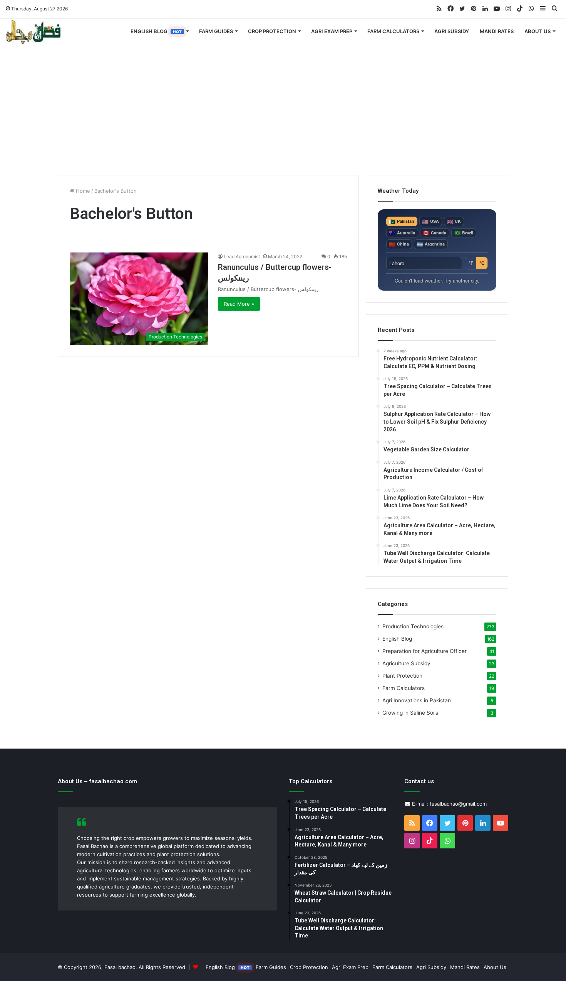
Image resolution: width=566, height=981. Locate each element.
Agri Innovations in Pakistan (416, 700)
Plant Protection (402, 676)
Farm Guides (216, 31)
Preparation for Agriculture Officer (424, 651)
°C (481, 263)
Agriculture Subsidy (406, 663)
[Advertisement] (283, 109)
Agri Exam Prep (331, 31)
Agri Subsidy (451, 31)
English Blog (156, 31)
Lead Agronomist (242, 256)
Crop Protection (272, 31)
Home (82, 191)
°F (471, 263)
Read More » (239, 304)
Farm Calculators (393, 31)
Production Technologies (413, 626)
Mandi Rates (497, 31)
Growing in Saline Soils (410, 713)
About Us (537, 31)
